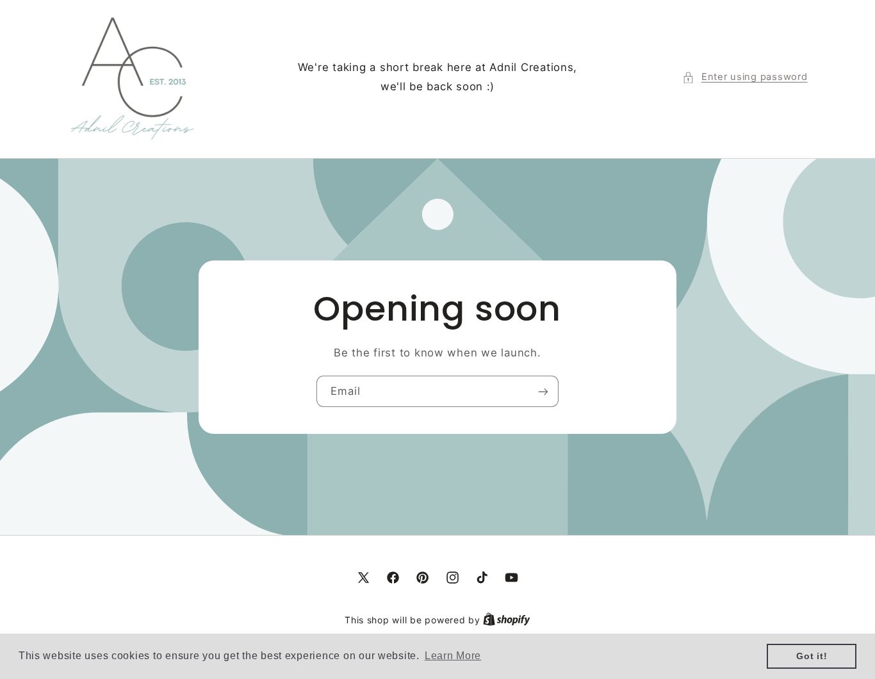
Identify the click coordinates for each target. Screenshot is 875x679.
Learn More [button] (453, 655)
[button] (744, 77)
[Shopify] (506, 620)
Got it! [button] (811, 656)
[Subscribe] (543, 391)
